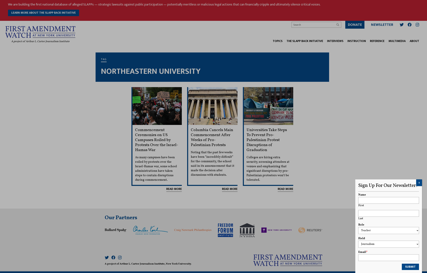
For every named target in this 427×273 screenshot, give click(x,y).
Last (360, 218)
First (361, 205)
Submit (410, 266)
